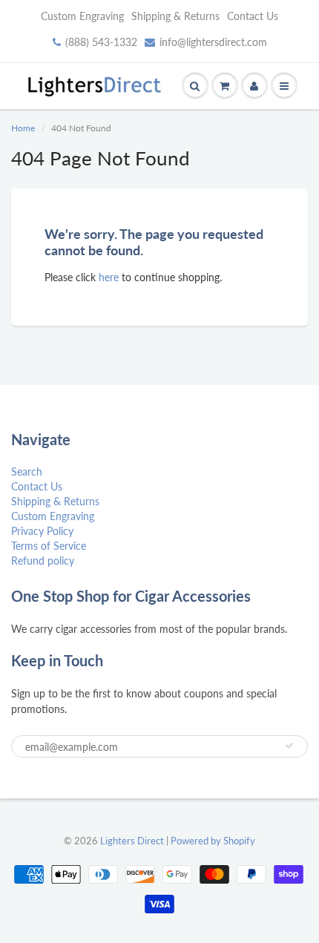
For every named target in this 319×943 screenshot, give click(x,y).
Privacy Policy (42, 531)
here (109, 277)
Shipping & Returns (175, 16)
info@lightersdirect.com (213, 42)
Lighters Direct (132, 841)
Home (23, 128)
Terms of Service (48, 545)
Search (26, 471)
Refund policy (42, 560)
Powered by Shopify (213, 841)
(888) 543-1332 (101, 42)
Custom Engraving (82, 16)
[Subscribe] (289, 746)
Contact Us (252, 16)
